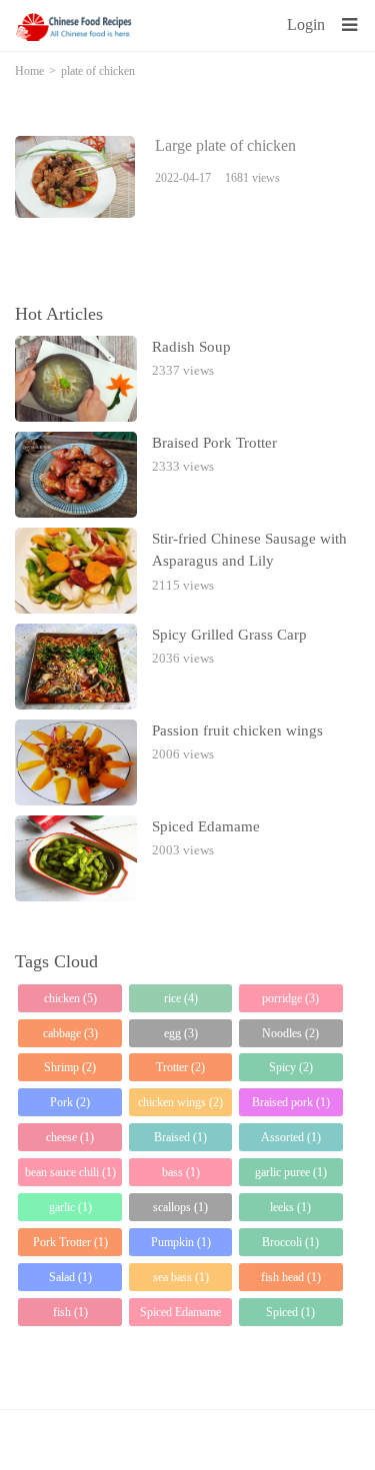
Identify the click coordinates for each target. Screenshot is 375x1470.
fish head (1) (291, 1277)
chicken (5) (70, 998)
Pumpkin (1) (181, 1242)
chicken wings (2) (180, 1102)
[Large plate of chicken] (75, 177)
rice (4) (181, 998)
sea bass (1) (181, 1277)
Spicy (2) (291, 1067)
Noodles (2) (290, 1033)
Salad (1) (70, 1277)
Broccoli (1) (290, 1242)
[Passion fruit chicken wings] (76, 762)
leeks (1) (290, 1207)
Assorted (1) (291, 1137)
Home (29, 71)
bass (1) (181, 1172)
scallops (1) (180, 1207)
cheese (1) (70, 1137)
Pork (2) (70, 1102)
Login (306, 24)
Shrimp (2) (70, 1067)
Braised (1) (180, 1137)
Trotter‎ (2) (180, 1067)
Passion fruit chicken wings (237, 730)
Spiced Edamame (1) (180, 1315)
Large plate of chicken (225, 145)
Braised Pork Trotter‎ (214, 443)
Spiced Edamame (206, 826)
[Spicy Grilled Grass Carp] (76, 667)
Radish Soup (191, 347)
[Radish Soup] (76, 379)
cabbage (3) (70, 1033)
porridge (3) (290, 998)
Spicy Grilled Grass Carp (229, 635)
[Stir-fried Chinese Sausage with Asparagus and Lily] (76, 571)
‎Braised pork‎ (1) (291, 1102)
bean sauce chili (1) (70, 1172)
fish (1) (70, 1312)
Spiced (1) (290, 1312)
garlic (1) (70, 1207)
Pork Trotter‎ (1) (70, 1242)
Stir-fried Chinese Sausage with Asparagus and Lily (249, 550)
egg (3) (181, 1033)
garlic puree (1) (291, 1172)
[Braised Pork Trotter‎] (76, 475)
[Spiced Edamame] (76, 858)
